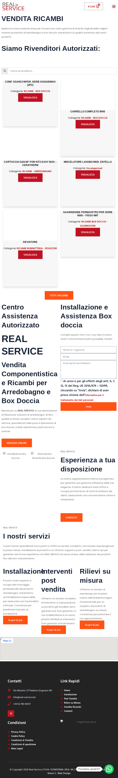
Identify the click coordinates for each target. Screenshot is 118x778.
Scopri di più (15, 620)
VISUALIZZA (30, 97)
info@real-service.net (24, 697)
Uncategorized (94, 168)
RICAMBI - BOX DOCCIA (37, 91)
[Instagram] (11, 713)
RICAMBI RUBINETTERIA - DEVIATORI (37, 248)
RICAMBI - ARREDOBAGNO (37, 171)
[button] (113, 6)
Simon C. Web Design (59, 773)
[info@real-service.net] (9, 697)
